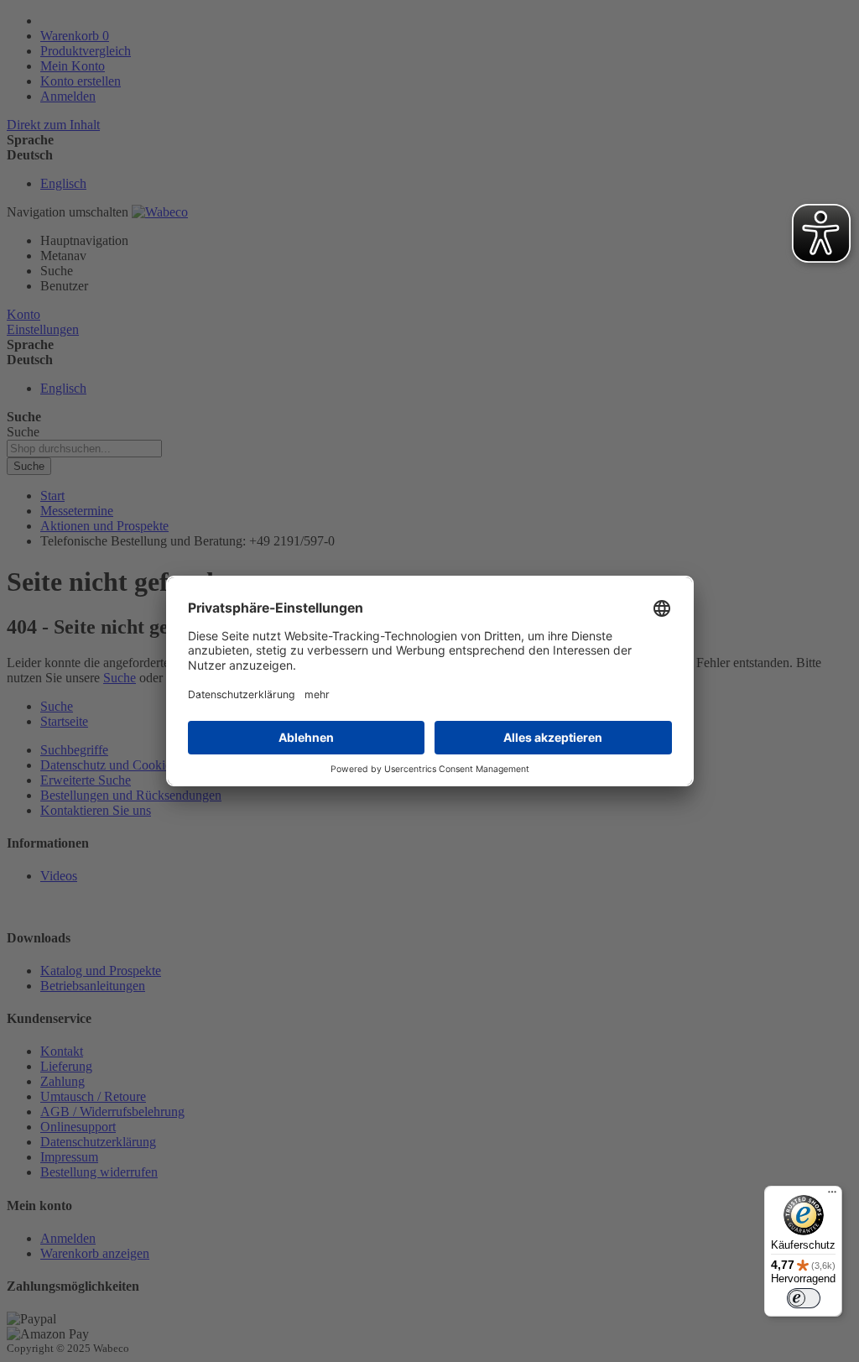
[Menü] (832, 1196)
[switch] (803, 1298)
